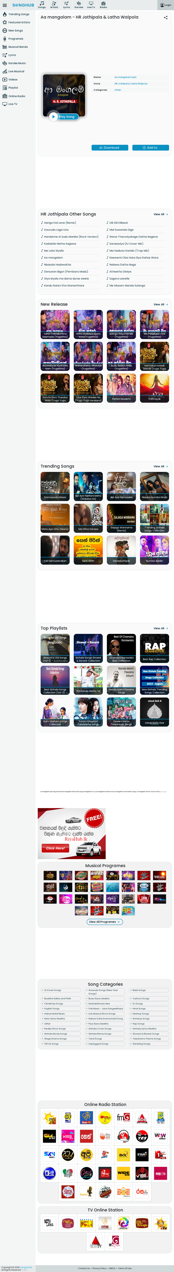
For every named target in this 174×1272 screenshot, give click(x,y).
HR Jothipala (122, 83)
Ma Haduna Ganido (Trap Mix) (129, 251)
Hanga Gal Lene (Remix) (59, 223)
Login (168, 5)
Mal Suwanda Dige (121, 230)
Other (118, 90)
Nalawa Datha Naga (122, 265)
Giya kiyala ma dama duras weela (66, 279)
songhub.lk (26, 1267)
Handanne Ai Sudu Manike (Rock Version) (71, 237)
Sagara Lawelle (119, 279)
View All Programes (102, 922)
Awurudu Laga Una (55, 230)
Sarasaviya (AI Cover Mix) (126, 244)
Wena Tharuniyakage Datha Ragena (133, 237)
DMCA (112, 1268)
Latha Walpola (139, 83)
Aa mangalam (53, 258)
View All (159, 214)
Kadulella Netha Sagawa (59, 244)
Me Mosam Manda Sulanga (127, 286)
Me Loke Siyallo (53, 251)
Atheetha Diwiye (120, 272)
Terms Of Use (125, 1268)
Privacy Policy (100, 1268)
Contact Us (84, 1268)
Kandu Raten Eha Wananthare (63, 286)
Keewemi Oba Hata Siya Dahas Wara (133, 258)
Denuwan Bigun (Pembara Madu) (65, 272)
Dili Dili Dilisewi (118, 223)
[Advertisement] (105, 45)
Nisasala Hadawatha (57, 265)
